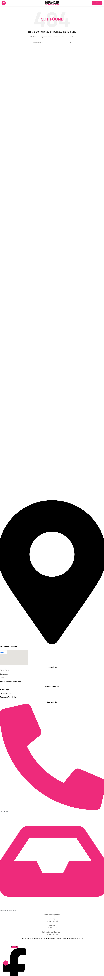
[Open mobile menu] (4, 3)
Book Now (97, 3)
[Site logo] (52, 3)
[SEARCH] (70, 42)
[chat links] (5, 963)
